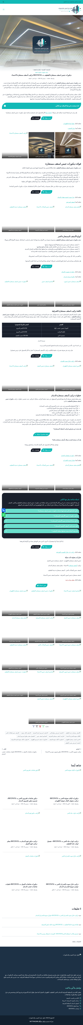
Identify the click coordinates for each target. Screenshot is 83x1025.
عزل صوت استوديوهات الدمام (66, 197)
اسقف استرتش (70, 202)
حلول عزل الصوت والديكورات (37, 1018)
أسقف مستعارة (72, 565)
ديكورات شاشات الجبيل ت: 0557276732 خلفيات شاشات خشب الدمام (19, 752)
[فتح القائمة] (3, 9)
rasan (48, 78)
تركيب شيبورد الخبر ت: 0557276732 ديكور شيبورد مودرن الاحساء (63, 751)
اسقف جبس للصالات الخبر (12, 733)
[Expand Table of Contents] (5, 106)
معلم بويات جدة (70, 580)
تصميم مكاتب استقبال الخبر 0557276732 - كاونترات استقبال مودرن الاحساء (57, 934)
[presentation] (62, 782)
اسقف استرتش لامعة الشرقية (40, 733)
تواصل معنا (48, 112)
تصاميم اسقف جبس (42, 736)
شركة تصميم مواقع (48, 1021)
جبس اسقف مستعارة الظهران (72, 739)
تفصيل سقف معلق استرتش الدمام (26, 736)
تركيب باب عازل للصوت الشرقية (65, 552)
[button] (68, 145)
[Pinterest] (40, 726)
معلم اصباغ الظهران (68, 123)
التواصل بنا (39, 505)
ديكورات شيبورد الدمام (68, 272)
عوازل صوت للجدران (69, 460)
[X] (37, 726)
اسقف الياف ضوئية (26, 733)
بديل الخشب (71, 128)
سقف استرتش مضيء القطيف (72, 743)
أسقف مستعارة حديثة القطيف (73, 733)
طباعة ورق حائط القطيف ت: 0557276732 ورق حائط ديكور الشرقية (59, 924)
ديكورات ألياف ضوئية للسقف (56, 739)
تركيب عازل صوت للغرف (67, 361)
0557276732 (70, 1006)
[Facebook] (33, 726)
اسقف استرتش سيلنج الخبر (57, 733)
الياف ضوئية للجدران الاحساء (73, 736)
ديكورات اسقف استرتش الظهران (39, 739)
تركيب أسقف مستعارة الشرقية (56, 736)
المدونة (43, 69)
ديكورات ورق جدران (69, 277)
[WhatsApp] (43, 726)
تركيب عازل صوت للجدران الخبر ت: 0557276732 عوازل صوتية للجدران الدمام (57, 915)
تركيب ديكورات (45, 72)
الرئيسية (48, 69)
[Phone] (4, 510)
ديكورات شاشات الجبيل (67, 455)
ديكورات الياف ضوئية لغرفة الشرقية (20, 739)
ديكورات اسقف (37, 69)
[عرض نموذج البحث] (3, 1)
